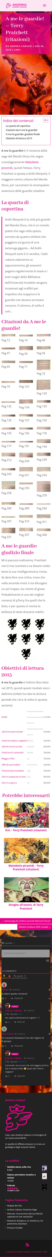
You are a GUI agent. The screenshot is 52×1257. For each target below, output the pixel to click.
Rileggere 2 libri (8, 758)
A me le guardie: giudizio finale (23, 134)
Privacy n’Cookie (15, 1227)
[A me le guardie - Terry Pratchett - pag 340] (44, 530)
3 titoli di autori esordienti (13, 770)
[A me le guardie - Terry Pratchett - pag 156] (26, 428)
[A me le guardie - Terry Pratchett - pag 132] (8, 401)
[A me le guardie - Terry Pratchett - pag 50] (26, 348)
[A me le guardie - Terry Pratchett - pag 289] (26, 503)
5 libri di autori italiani (11, 764)
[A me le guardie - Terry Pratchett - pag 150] (44, 415)
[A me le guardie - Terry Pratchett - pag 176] (44, 428)
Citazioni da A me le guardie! (21, 130)
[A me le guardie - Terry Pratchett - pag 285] (8, 503)
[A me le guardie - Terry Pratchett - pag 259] (26, 483)
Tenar (5, 989)
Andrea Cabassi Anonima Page (22, 1209)
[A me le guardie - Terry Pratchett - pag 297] (8, 516)
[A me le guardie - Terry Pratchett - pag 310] (26, 516)
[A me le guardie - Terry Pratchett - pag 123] (26, 382)
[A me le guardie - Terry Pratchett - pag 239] (44, 455)
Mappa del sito (14, 1205)
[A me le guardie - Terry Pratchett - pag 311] (44, 517)
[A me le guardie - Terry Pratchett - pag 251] (26, 470)
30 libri (4, 717)
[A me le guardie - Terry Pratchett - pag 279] (44, 487)
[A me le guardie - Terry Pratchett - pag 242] (8, 469)
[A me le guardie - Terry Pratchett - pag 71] (26, 362)
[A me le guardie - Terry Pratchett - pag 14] (26, 335)
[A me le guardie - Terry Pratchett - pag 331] (8, 531)
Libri (17, 49)
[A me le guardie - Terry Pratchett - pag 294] (44, 503)
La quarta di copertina (18, 125)
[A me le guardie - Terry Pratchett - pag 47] (8, 348)
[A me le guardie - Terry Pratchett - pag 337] (26, 530)
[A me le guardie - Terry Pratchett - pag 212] (8, 455)
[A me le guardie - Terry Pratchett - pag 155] (8, 428)
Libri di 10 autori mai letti (12, 731)
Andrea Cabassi (21, 46)
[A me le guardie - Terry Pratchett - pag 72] (44, 365)
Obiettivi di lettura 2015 (19, 138)
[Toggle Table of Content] (44, 120)
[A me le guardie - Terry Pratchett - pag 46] (44, 335)
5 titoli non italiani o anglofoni (14, 740)
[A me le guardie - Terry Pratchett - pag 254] (44, 470)
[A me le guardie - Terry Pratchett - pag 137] (26, 415)
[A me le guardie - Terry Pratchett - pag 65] (8, 362)
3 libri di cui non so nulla (12, 746)
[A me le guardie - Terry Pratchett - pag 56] (44, 348)
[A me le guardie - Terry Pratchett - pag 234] (26, 456)
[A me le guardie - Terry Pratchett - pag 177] (8, 441)
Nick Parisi (8, 1033)
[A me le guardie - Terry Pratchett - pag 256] (8, 485)
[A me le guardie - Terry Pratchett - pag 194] (44, 441)
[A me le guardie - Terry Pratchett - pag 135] (44, 401)
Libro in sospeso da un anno (14, 776)
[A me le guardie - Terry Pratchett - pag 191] (26, 441)
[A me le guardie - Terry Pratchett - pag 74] (8, 382)
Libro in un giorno (9, 782)
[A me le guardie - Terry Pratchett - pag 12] (8, 335)
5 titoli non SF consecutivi (12, 752)
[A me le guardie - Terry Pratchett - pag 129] (44, 385)
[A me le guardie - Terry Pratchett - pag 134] (26, 402)
